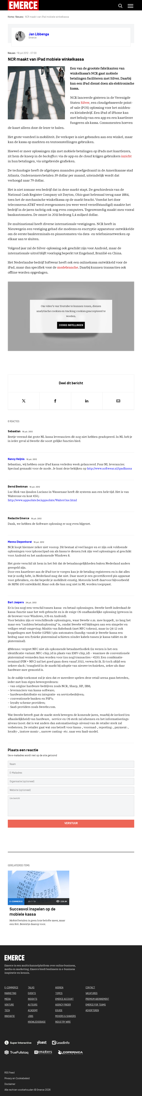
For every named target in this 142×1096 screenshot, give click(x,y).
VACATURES (91, 993)
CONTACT (90, 988)
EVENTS (32, 993)
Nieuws (19, 17)
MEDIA (8, 999)
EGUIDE (58, 1010)
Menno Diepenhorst (20, 542)
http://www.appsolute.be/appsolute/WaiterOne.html (42, 500)
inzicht (126, 156)
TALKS (31, 988)
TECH (7, 1010)
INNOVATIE (10, 1016)
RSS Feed (10, 1073)
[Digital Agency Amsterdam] (18, 1043)
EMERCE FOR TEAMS (96, 1005)
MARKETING (10, 993)
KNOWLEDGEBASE (37, 1022)
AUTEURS (32, 1005)
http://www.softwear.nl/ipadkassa (109, 468)
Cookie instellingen (71, 325)
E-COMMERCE (11, 988)
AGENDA (59, 988)
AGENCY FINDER (63, 1005)
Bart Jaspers (16, 602)
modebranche (67, 267)
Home (11, 17)
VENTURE (9, 1005)
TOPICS (59, 993)
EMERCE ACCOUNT (64, 999)
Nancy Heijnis (16, 459)
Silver (85, 102)
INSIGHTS (32, 999)
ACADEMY (33, 1010)
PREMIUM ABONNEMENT (97, 999)
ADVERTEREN (92, 1010)
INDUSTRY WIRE (63, 1022)
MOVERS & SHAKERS (65, 1016)
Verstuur (71, 823)
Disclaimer (10, 1084)
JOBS (30, 1016)
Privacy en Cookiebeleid (17, 1078)
